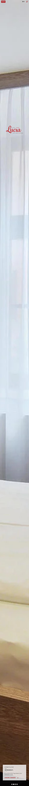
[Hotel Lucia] (14, 133)
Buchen (3, 1)
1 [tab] (12, 784)
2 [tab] (13, 784)
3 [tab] (15, 784)
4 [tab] (17, 784)
